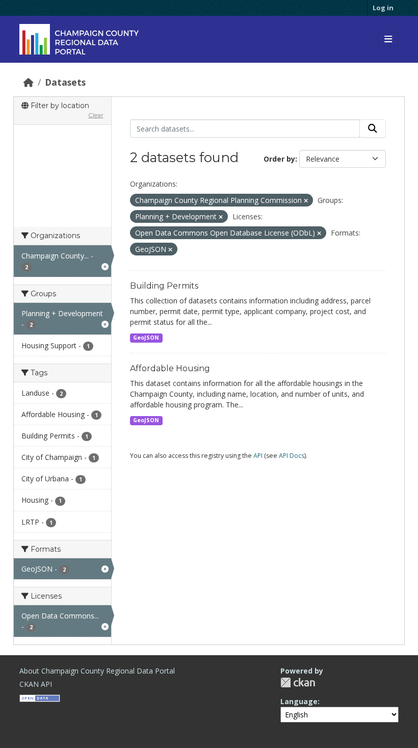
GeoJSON (146, 337)
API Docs (291, 455)
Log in (383, 7)
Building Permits (164, 286)
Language (299, 701)
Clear (95, 115)
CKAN (297, 682)
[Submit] (372, 128)
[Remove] (306, 200)
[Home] (28, 82)
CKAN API (35, 684)
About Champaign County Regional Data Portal (97, 671)
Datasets (65, 82)
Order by (279, 159)
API (258, 455)
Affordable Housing (170, 368)
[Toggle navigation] (388, 39)
